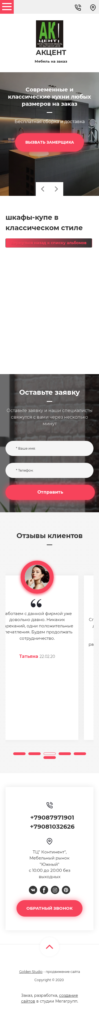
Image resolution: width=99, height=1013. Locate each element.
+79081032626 (52, 826)
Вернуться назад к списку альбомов (49, 242)
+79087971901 (52, 817)
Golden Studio (31, 972)
